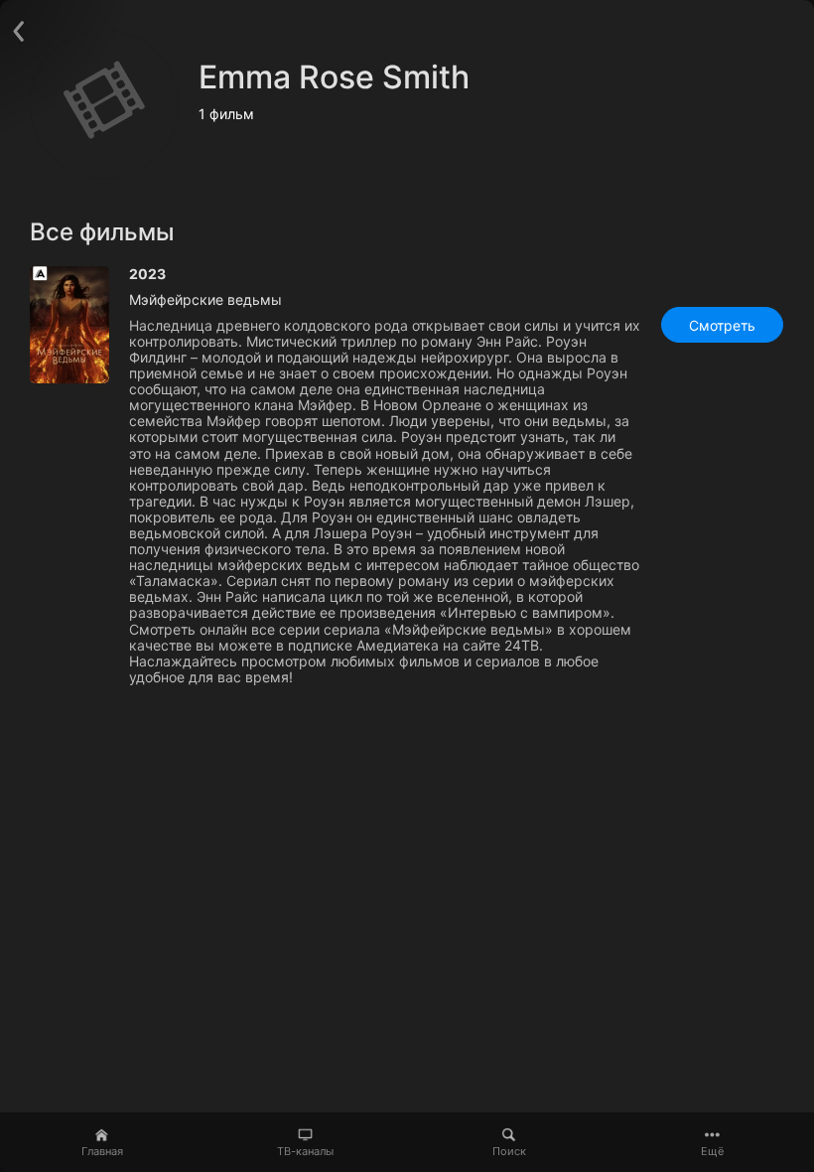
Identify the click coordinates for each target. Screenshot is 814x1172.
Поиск (509, 1151)
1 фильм (226, 113)
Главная (102, 1151)
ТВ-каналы (305, 1151)
